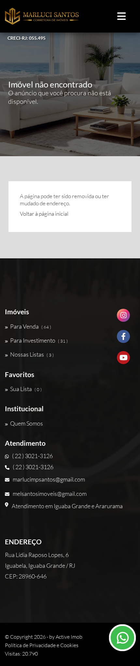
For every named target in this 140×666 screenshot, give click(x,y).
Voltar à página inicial (44, 213)
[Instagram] (123, 317)
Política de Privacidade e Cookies (41, 645)
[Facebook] (123, 338)
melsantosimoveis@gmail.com (50, 493)
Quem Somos (26, 423)
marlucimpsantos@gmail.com (49, 479)
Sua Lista (26, 388)
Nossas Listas (32, 354)
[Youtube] (123, 360)
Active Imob (69, 636)
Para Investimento (39, 340)
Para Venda (30, 326)
